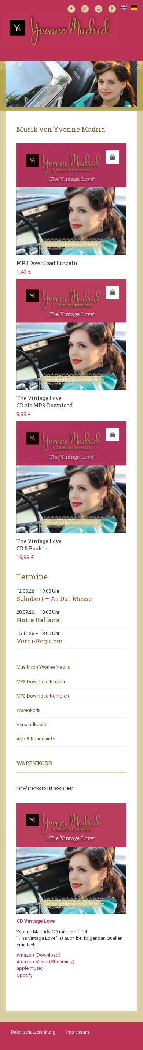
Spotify (24, 975)
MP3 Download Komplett (42, 696)
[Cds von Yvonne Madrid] (71, 858)
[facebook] (71, 8)
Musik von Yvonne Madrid (43, 667)
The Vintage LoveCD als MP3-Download (44, 402)
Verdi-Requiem (39, 641)
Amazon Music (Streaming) (45, 961)
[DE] (134, 7)
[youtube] (98, 8)
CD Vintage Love (35, 921)
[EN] (124, 7)
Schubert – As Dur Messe (54, 598)
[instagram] (85, 8)
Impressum (77, 1032)
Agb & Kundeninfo (35, 738)
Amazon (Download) (38, 955)
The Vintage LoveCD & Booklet (39, 545)
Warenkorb (28, 710)
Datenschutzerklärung (33, 1032)
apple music (29, 968)
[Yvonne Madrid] (61, 29)
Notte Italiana (38, 620)
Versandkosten (32, 724)
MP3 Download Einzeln (46, 262)
